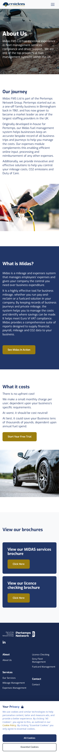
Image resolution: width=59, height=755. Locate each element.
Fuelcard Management (43, 666)
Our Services (9, 678)
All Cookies (29, 738)
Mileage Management (14, 683)
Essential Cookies (30, 747)
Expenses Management (14, 688)
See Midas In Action (19, 349)
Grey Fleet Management (39, 660)
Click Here (19, 564)
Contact (36, 684)
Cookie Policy (9, 725)
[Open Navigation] (52, 4)
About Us (7, 660)
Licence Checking (40, 654)
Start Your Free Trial (19, 436)
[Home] (14, 4)
